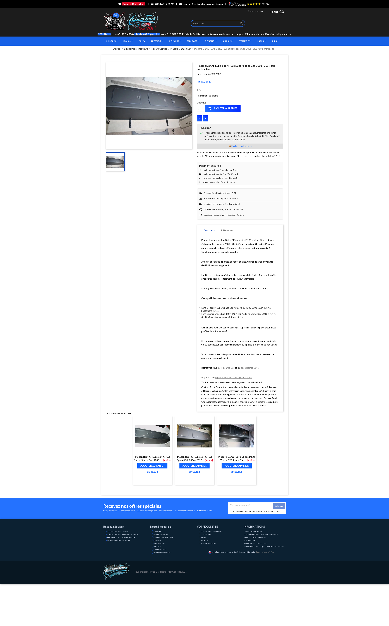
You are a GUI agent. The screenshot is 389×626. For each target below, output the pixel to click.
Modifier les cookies (162, 552)
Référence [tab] (227, 230)
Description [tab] (210, 230)
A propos (157, 540)
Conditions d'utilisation (163, 537)
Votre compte (207, 526)
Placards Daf (227, 367)
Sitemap (157, 546)
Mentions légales (161, 534)
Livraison (157, 531)
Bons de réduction (208, 543)
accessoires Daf (249, 367)
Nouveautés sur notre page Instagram (122, 534)
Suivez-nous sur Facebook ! (118, 531)
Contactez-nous (160, 549)
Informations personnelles (211, 531)
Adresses (204, 540)
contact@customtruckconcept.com (203, 3)
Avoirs (203, 537)
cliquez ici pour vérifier (264, 552)
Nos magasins (159, 543)
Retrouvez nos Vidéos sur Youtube (121, 537)
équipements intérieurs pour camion (233, 377)
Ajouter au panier (223, 108)
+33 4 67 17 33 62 (164, 3)
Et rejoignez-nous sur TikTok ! (119, 540)
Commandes (206, 534)
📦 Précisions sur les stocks (240, 146)
